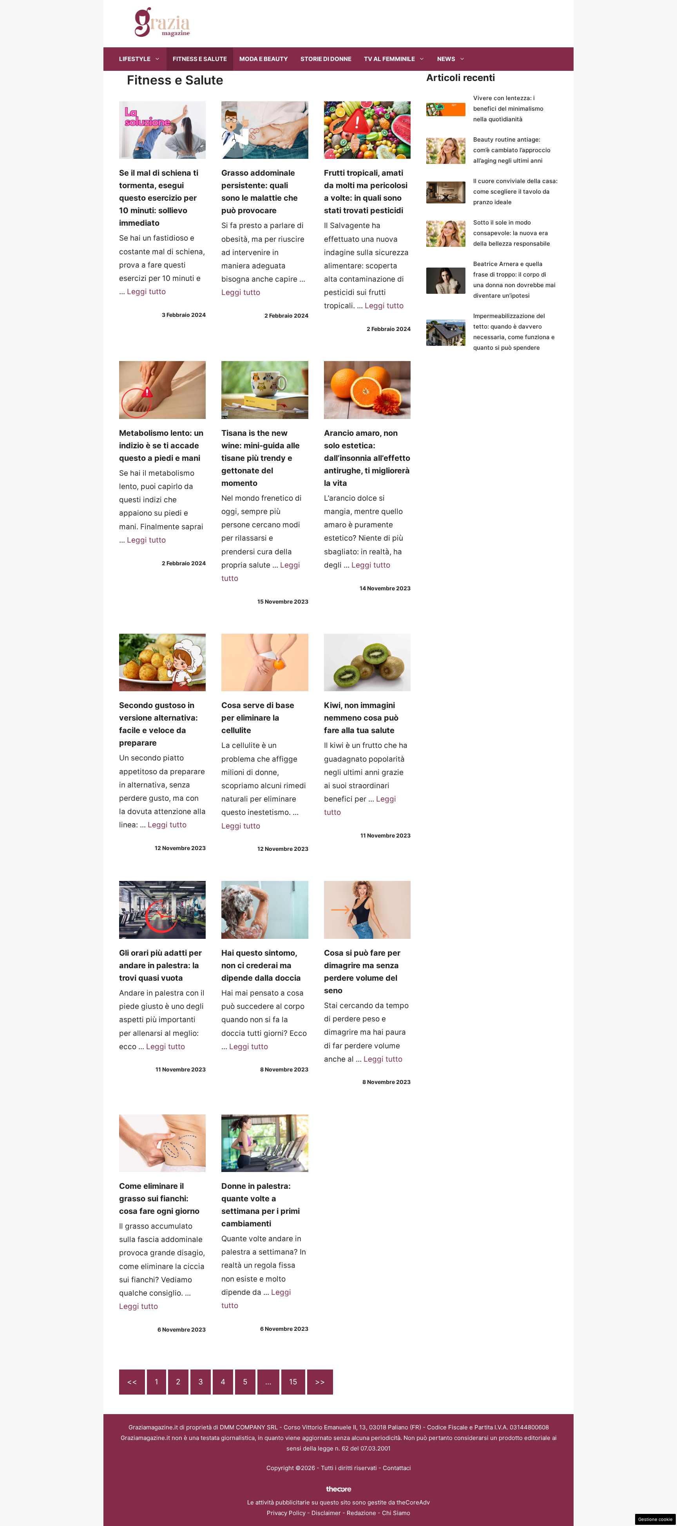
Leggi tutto (146, 291)
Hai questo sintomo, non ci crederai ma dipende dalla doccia (261, 965)
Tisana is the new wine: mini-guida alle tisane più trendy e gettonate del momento (260, 458)
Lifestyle (134, 59)
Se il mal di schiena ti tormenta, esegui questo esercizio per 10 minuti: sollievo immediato (158, 198)
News (446, 59)
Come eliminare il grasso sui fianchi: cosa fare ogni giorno (159, 1198)
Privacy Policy (286, 1513)
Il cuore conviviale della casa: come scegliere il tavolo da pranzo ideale (515, 191)
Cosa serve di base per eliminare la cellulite (257, 718)
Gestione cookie (655, 1519)
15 (293, 1381)
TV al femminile (389, 59)
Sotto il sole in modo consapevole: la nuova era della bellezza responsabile (511, 233)
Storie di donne (325, 59)
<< (132, 1381)
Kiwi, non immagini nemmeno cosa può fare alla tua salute (361, 718)
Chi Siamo (396, 1513)
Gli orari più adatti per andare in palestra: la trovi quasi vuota (160, 965)
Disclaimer (326, 1513)
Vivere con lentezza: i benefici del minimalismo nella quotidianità (508, 108)
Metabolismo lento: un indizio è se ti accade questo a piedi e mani (161, 445)
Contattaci (397, 1468)
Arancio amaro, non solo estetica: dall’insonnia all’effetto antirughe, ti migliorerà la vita (367, 458)
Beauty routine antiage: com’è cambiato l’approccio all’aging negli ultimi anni (511, 150)
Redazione (361, 1513)
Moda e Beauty (263, 59)
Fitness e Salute (200, 59)
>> (320, 1381)
